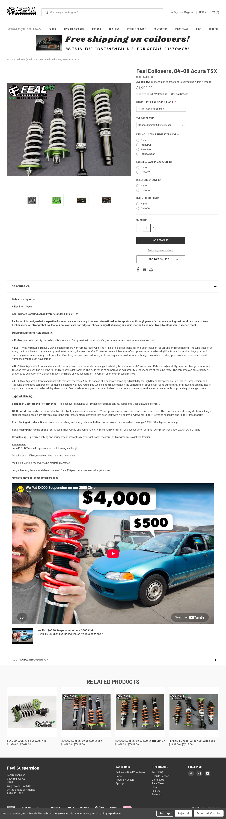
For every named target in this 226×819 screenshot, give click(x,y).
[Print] (151, 269)
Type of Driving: (145, 118)
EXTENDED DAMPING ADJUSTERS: (154, 161)
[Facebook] (138, 269)
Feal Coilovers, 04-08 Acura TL (26, 740)
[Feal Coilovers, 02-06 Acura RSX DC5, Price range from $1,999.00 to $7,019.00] (194, 711)
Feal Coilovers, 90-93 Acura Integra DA (140, 740)
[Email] (144, 269)
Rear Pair (146, 149)
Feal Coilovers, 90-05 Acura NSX (81, 740)
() (217, 12)
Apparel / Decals (74, 29)
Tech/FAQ (114, 29)
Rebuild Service (136, 29)
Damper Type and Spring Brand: (155, 102)
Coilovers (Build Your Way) (24, 29)
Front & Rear (148, 153)
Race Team (181, 29)
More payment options (160, 250)
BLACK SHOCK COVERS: (148, 180)
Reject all (183, 813)
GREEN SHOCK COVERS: (148, 198)
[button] (178, 94)
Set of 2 (145, 172)
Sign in (177, 12)
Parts (52, 29)
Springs (96, 29)
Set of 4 (145, 190)
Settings (164, 813)
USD (201, 12)
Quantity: (142, 220)
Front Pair (146, 144)
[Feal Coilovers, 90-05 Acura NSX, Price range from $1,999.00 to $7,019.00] (86, 711)
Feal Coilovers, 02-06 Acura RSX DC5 (192, 740)
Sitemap (156, 794)
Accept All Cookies (209, 813)
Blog (198, 29)
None (144, 140)
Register (189, 12)
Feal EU (213, 29)
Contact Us (160, 29)
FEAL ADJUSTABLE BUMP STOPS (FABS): (158, 134)
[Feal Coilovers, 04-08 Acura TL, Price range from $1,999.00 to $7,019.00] (32, 711)
